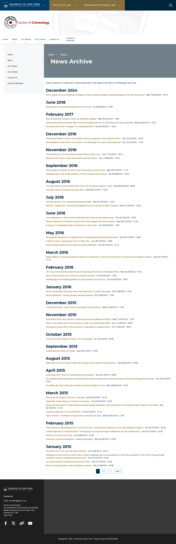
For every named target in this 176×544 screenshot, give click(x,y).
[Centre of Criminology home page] (88, 23)
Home (10, 54)
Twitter (13, 523)
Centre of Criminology (12, 505)
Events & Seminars (15, 83)
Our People (12, 66)
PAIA (116, 539)
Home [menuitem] (5, 39)
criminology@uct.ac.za (17, 501)
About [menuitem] (14, 39)
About (10, 60)
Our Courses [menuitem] (40, 39)
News (64, 54)
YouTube (30, 523)
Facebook (5, 523)
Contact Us (12, 77)
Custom (21, 523)
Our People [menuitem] (26, 39)
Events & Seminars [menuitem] (70, 39)
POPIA (110, 539)
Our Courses (13, 72)
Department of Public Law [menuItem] (99, 5)
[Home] (22, 5)
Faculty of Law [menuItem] (62, 5)
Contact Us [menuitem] (54, 39)
